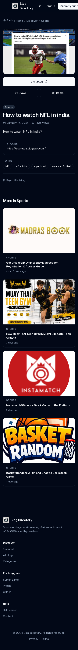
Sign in (51, 6)
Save (23, 93)
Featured (8, 549)
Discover (32, 20)
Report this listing (15, 180)
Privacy (33, 639)
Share (60, 93)
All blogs (8, 555)
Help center (10, 610)
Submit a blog (11, 579)
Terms (45, 639)
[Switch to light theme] (40, 6)
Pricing (7, 585)
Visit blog (37, 81)
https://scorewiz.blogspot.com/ (26, 148)
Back (10, 20)
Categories (9, 561)
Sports (45, 20)
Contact (8, 616)
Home (19, 20)
